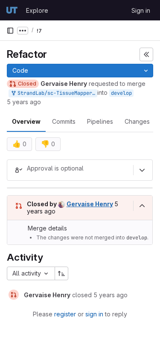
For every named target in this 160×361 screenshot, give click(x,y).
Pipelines (100, 121)
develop (121, 93)
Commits (64, 121)
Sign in (140, 10)
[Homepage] (12, 10)
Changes (137, 121)
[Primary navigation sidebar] (10, 30)
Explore (37, 10)
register (65, 314)
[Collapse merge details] (142, 206)
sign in (94, 314)
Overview (26, 121)
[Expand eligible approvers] (142, 170)
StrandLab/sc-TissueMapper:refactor (56, 93)
